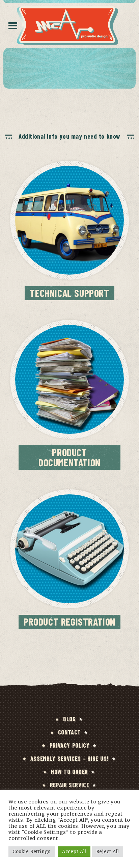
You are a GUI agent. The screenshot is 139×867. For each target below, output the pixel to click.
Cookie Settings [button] (31, 851)
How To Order (69, 771)
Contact (69, 732)
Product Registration (69, 621)
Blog (69, 719)
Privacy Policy (69, 745)
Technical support (69, 293)
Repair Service (69, 785)
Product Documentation (69, 457)
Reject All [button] (107, 851)
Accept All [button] (74, 851)
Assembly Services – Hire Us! (69, 758)
